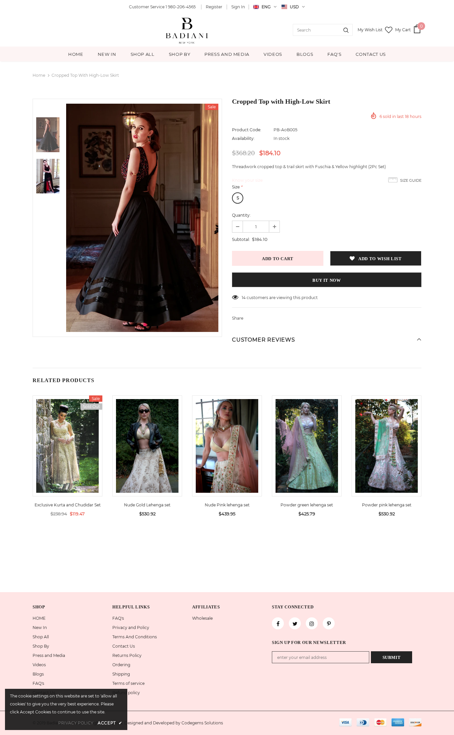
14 (244, 297)
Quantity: (241, 215)
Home (39, 75)
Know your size (247, 180)
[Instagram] (312, 623)
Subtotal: (241, 239)
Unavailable (67, 450)
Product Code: (246, 129)
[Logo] (187, 30)
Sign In (238, 6)
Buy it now (326, 280)
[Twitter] (295, 623)
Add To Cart (147, 450)
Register (214, 6)
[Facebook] (278, 623)
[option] (142, 218)
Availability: (243, 138)
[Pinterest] (329, 623)
